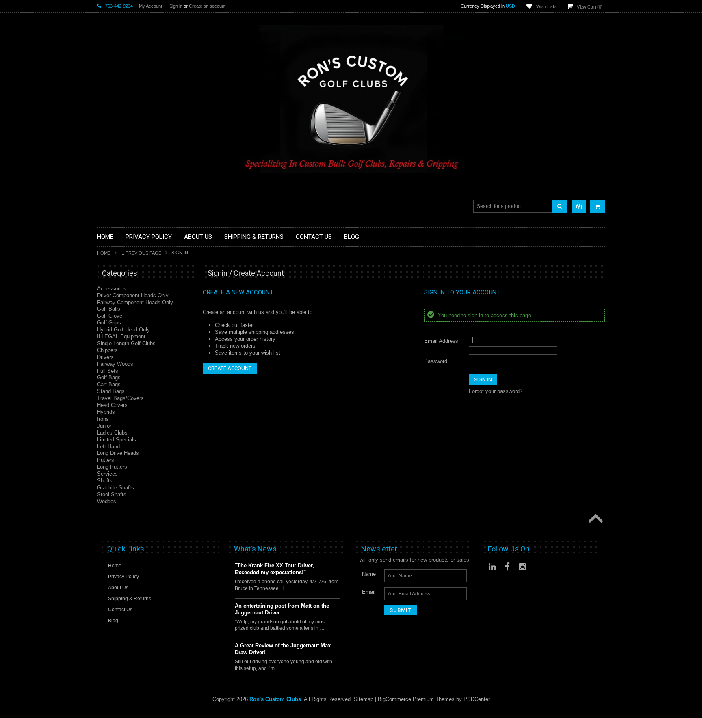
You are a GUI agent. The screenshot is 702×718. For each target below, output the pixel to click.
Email (368, 592)
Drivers (105, 357)
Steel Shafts (111, 494)
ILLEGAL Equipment (121, 336)
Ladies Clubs (112, 433)
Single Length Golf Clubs (126, 343)
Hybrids (106, 412)
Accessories (111, 288)
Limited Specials (116, 440)
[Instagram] (522, 566)
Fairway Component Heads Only (135, 302)
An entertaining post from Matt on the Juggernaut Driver (282, 609)
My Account (150, 6)
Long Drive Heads (118, 453)
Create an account (207, 6)
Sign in (175, 6)
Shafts (105, 481)
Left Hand (108, 446)
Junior (104, 426)
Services (107, 474)
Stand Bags (111, 391)
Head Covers (112, 405)
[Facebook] (507, 566)
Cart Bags (109, 384)
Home (103, 253)
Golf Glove (109, 316)
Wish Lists (546, 6)
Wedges (106, 501)
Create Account (229, 368)
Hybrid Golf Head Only (123, 330)
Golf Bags (109, 377)
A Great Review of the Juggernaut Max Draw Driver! (283, 648)
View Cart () (590, 6)
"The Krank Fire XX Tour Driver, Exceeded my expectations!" (274, 568)
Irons (103, 419)
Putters (105, 460)
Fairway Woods (115, 364)
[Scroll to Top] (595, 519)
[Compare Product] (579, 206)
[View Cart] (597, 206)
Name (369, 574)
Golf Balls (108, 309)
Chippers (107, 350)
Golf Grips (109, 323)
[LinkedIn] (492, 566)
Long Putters (112, 467)
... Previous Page (141, 253)
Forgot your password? (495, 391)
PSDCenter (477, 699)
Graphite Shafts (115, 487)
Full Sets (107, 371)
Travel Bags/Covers (120, 398)
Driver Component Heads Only (133, 295)
